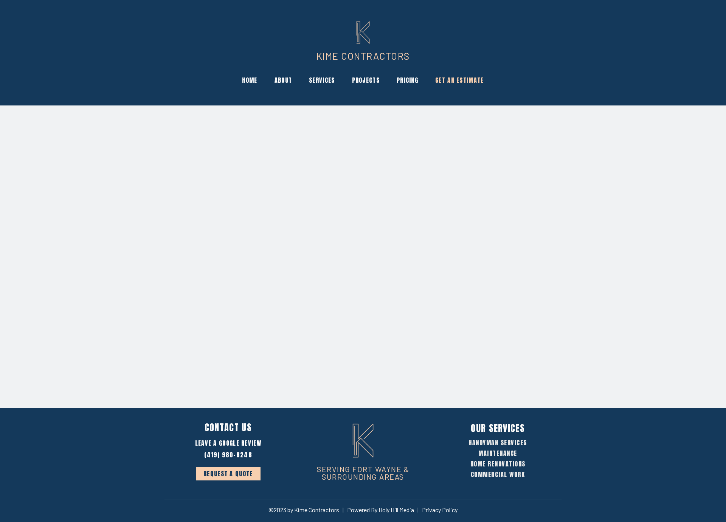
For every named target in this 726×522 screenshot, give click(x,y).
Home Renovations (498, 463)
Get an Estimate (459, 80)
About (283, 80)
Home (249, 80)
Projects (366, 80)
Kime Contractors (363, 56)
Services (322, 80)
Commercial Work (498, 474)
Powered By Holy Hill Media (380, 509)
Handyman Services (497, 442)
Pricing (407, 80)
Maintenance (497, 453)
